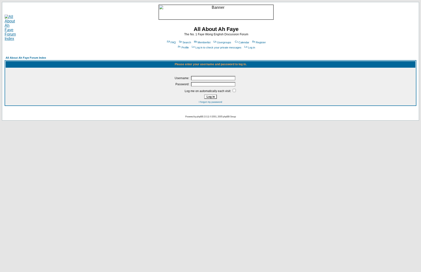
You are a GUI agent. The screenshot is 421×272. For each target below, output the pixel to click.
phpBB (200, 116)
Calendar (244, 42)
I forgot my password (210, 102)
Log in (251, 47)
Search (186, 42)
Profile (185, 47)
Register (261, 42)
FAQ (173, 42)
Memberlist (204, 42)
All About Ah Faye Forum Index (26, 57)
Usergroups (224, 42)
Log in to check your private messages (218, 47)
